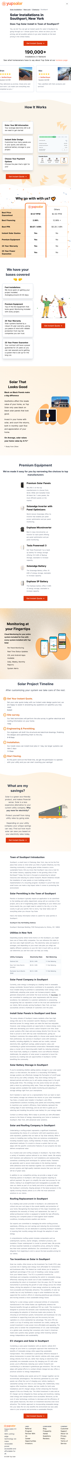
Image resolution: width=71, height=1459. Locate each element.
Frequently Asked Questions (47, 1433)
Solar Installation (16, 9)
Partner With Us (30, 1435)
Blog (44, 1429)
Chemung (35, 9)
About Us (64, 1434)
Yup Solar (54, 995)
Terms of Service (64, 1442)
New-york (27, 9)
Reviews (46, 1438)
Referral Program (28, 1430)
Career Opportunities (30, 1440)
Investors (28, 1443)
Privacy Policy (63, 1437)
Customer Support (64, 1430)
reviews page (62, 60)
